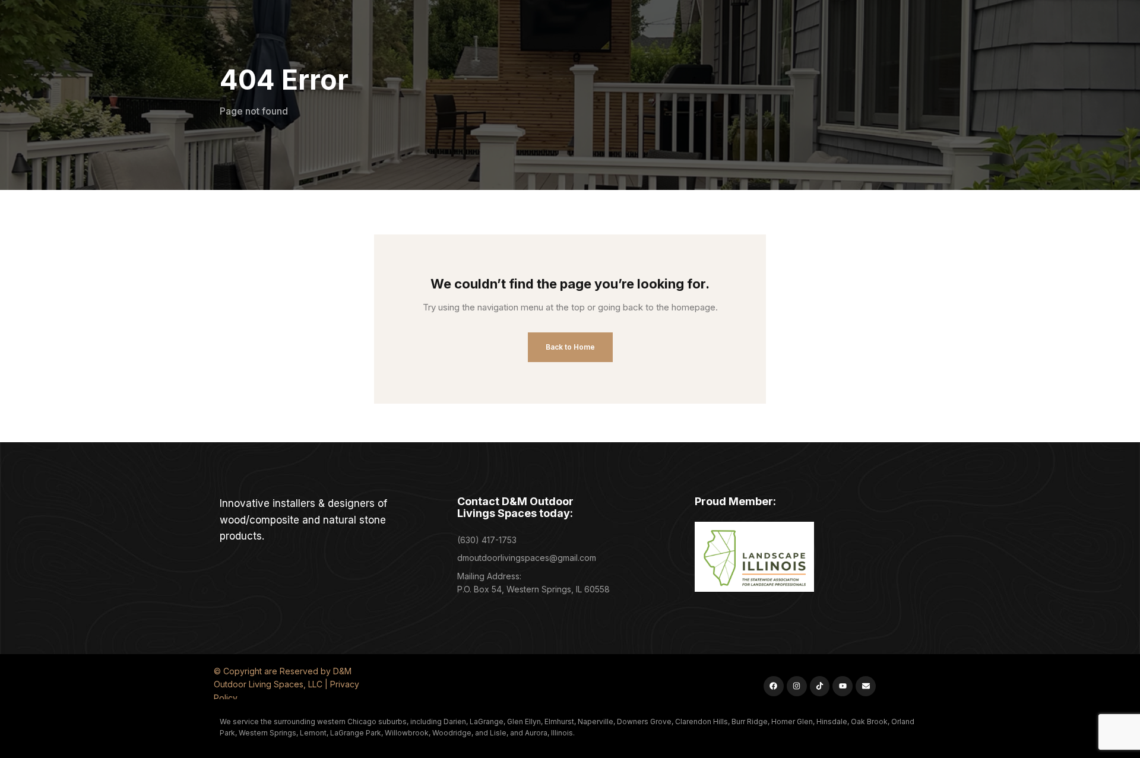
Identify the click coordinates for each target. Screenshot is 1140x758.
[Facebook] (774, 686)
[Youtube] (842, 686)
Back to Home (570, 346)
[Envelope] (866, 686)
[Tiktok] (820, 686)
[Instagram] (797, 686)
